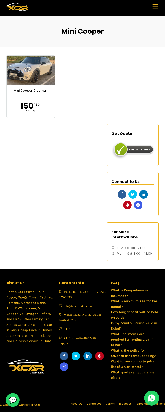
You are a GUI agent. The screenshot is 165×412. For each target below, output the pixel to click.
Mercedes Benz (32, 303)
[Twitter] (132, 194)
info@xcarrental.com (78, 305)
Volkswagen (29, 314)
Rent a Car (14, 292)
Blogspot (125, 404)
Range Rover (27, 297)
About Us (76, 404)
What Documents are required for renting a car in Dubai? (132, 339)
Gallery (110, 404)
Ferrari (29, 292)
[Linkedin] (143, 194)
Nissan (30, 308)
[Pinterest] (127, 205)
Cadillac (45, 297)
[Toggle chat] (13, 400)
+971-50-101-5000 (75, 291)
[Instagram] (138, 205)
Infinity (45, 314)
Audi (9, 308)
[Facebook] (122, 194)
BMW (18, 308)
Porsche (12, 303)
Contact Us (94, 404)
